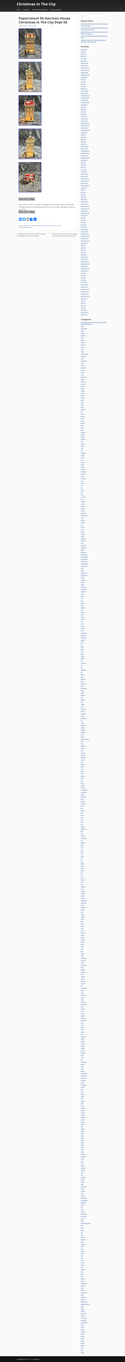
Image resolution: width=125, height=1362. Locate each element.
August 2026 (84, 49)
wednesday (84, 1292)
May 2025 (83, 84)
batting (82, 395)
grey (82, 720)
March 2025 (84, 88)
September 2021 (85, 185)
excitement (83, 637)
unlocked (83, 1244)
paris (82, 1006)
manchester (84, 900)
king (82, 840)
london (83, 880)
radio (82, 1057)
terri (82, 1207)
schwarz (83, 1110)
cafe (82, 441)
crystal (82, 531)
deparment (84, 548)
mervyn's (83, 933)
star (82, 1175)
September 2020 (85, 213)
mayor (82, 926)
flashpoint (83, 670)
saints (82, 1096)
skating (82, 1145)
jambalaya (83, 797)
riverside (83, 1080)
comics (82, 511)
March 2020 (84, 227)
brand (82, 421)
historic (83, 760)
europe (83, 626)
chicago (83, 462)
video (82, 1260)
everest (83, 628)
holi (82, 762)
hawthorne (83, 746)
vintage (83, 1265)
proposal (83, 1053)
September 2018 (85, 268)
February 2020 (84, 229)
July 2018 (83, 273)
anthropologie (84, 354)
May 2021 (83, 195)
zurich (82, 1352)
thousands (83, 1216)
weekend (83, 1297)
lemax (82, 857)
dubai (82, 594)
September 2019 (85, 241)
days (82, 543)
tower (82, 1221)
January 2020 (84, 231)
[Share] (31, 219)
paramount (84, 1004)
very (82, 1256)
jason (82, 806)
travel (82, 1228)
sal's (82, 1099)
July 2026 (83, 52)
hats (82, 744)
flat (81, 672)
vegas (82, 1253)
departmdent (84, 557)
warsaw (83, 1281)
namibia (83, 976)
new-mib (83, 983)
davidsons (83, 538)
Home (18, 10)
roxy (82, 1089)
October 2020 (84, 211)
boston (83, 416)
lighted (82, 863)
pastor (82, 1013)
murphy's (83, 972)
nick (82, 986)
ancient (83, 347)
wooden (83, 1315)
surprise (83, 1196)
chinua (82, 467)
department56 (84, 564)
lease (82, 852)
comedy (83, 508)
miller (82, 944)
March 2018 (84, 282)
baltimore (83, 382)
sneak (82, 1152)
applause (83, 356)
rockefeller (83, 1085)
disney (82, 584)
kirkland (83, 843)
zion (82, 1350)
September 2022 (85, 158)
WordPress (36, 1359)
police (82, 1032)
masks (82, 914)
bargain (83, 386)
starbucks (83, 1177)
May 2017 (83, 305)
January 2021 (84, 204)
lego (82, 854)
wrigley (82, 1334)
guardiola (83, 725)
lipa (82, 873)
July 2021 (83, 190)
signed (82, 1131)
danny (82, 536)
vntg (82, 1272)
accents (83, 333)
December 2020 (85, 206)
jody (82, 820)
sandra (82, 1101)
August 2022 (84, 160)
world (82, 1327)
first (82, 665)
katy (82, 831)
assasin (83, 365)
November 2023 (85, 125)
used (82, 1249)
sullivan (83, 1189)
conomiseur (84, 515)
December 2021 (85, 178)
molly (82, 956)
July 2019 (83, 245)
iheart (82, 783)
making (83, 896)
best (82, 402)
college (83, 504)
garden (83, 693)
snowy (82, 1159)
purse (82, 1055)
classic (82, 490)
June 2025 (83, 82)
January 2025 (84, 93)
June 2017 (83, 303)
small (82, 1149)
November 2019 (85, 236)
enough (83, 619)
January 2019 (84, 259)
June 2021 (83, 192)
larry (82, 847)
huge (82, 778)
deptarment (84, 573)
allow (82, 338)
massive (83, 916)
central (82, 458)
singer (82, 1136)
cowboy (83, 522)
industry (83, 785)
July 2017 (83, 301)
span (82, 1163)
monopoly (83, 958)
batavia (83, 393)
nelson (82, 979)
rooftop (83, 1087)
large (82, 845)
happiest (83, 732)
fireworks (83, 663)
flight (82, 677)
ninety (82, 990)
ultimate (83, 1237)
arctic (82, 358)
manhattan (83, 903)
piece (82, 1023)
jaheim (82, 794)
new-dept (83, 981)
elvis (82, 610)
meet (82, 928)
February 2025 (84, 91)
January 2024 (84, 121)
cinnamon (83, 478)
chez (82, 460)
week (82, 1295)
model (82, 953)
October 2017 (84, 294)
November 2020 (85, 208)
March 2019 (84, 255)
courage (83, 520)
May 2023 (83, 139)
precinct (83, 1043)
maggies (83, 891)
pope (82, 1034)
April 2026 (83, 59)
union (82, 1242)
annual (82, 351)
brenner (83, 423)
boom (82, 414)
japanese (83, 804)
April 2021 (83, 197)
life (81, 859)
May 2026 (83, 56)
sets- (82, 1126)
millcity (82, 942)
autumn (83, 370)
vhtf (82, 1258)
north (82, 993)
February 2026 (84, 63)
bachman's (83, 377)
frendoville (83, 688)
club (82, 492)
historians (83, 757)
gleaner (83, 700)
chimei (82, 464)
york (82, 1348)
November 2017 (85, 291)
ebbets (82, 603)
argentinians (84, 361)
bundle (82, 437)
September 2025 (85, 75)
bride (82, 430)
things (82, 1209)
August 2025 (84, 77)
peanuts (83, 1016)
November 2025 (85, 70)
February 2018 (84, 284)
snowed (83, 1154)
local (82, 877)
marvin (82, 910)
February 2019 (84, 257)
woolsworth (84, 1318)
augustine (83, 368)
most (82, 967)
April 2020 (83, 225)
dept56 (83, 571)
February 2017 (84, 312)
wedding (83, 1290)
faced (82, 642)
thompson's (84, 1214)
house (59, 225)
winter (82, 1309)
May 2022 (83, 167)
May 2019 (83, 250)
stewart (83, 1182)
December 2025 (85, 68)
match (82, 919)
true (82, 1232)
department (27, 225)
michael (83, 937)
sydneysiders (84, 1200)
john (82, 822)
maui (82, 923)
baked (82, 379)
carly (82, 448)
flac (82, 667)
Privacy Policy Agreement (39, 10)
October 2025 (84, 72)
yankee (82, 1343)
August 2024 (84, 105)
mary (82, 912)
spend (82, 1166)
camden (83, 444)
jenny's (82, 810)
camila (82, 446)
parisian (83, 1009)
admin (34, 26)
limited (82, 868)
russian (83, 1094)
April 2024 (83, 114)
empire (83, 612)
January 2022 (84, 176)
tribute (82, 1230)
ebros (82, 605)
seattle (82, 1124)
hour (82, 773)
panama (83, 1002)
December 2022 (85, 151)
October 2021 (84, 183)
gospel (82, 711)
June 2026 (83, 54)
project (83, 1050)
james (82, 799)
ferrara (82, 656)
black (82, 405)
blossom (83, 409)
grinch (82, 723)
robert (82, 1083)
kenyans (83, 836)
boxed (82, 418)
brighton (83, 432)
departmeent (84, 559)
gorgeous (83, 709)
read (82, 1066)
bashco (83, 388)
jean (82, 808)
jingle (82, 817)
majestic (83, 893)
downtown (83, 591)
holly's (82, 767)
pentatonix (83, 1020)
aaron (82, 331)
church (82, 476)
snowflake (83, 1156)
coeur (82, 499)
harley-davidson (85, 739)
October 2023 (84, 128)
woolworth (83, 1320)
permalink (28, 227)
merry (82, 930)
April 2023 (83, 141)
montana (83, 960)
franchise (83, 684)
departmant (84, 554)
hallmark (83, 730)
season (83, 1122)
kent (82, 833)
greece (82, 716)
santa (82, 1103)
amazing (83, 342)
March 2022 (84, 171)
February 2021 (84, 201)
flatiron (83, 674)
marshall (83, 907)
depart (82, 550)
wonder (83, 1311)
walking (83, 1279)
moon (82, 963)
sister (82, 1138)
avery (82, 375)
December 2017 (85, 289)
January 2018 (84, 287)
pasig (82, 1011)
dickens (83, 582)
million (82, 946)
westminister (84, 1302)
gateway (83, 695)
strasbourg (84, 1186)
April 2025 (83, 86)
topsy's (83, 1219)
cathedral (83, 453)
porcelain (83, 1036)
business (83, 439)
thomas (83, 1212)
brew (82, 425)
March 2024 (84, 116)
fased (82, 647)
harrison (55, 225)
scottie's (83, 1113)
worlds (82, 1329)
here (82, 750)
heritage (83, 753)
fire (82, 660)
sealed (82, 1115)
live (82, 875)
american (83, 345)
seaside (83, 1119)
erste (82, 624)
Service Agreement (55, 10)
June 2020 (83, 220)
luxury (82, 889)
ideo (82, 780)
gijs (82, 697)
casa (82, 451)
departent (83, 552)
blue (82, 411)
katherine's (83, 829)
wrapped (83, 1332)
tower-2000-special (86, 1223)
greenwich (83, 718)
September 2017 (85, 296)
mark (82, 905)
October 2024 (84, 100)
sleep (82, 1147)
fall (81, 644)
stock (82, 1184)
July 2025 (83, 79)
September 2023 (85, 130)
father (82, 649)
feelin (82, 654)
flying (82, 681)
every (82, 631)
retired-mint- (84, 1073)
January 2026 (84, 65)
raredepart (84, 1062)
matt (82, 921)
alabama (83, 335)
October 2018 (84, 266)
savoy (82, 1106)
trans (82, 1225)
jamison (83, 801)
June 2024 (83, 109)
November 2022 (85, 153)
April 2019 (83, 252)
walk (82, 1276)
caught (82, 455)
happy (82, 734)
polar (82, 1029)
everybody (83, 633)
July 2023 (83, 135)
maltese (83, 898)
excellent (83, 635)
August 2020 (84, 215)
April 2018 (83, 280)
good (82, 707)
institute (83, 787)
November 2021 (85, 181)
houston (83, 776)
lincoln (82, 870)
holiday (83, 764)
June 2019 (83, 248)
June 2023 (83, 137)
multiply (83, 970)
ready (82, 1069)
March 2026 (84, 61)
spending (83, 1168)
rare (82, 1060)
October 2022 (84, 155)
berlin (82, 400)
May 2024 (83, 112)
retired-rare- (84, 1076)
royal (82, 1092)
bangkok (83, 384)
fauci (82, 651)
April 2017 (83, 308)
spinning (83, 1170)
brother (83, 435)
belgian (83, 398)
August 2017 (84, 298)
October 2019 (84, 238)
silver (82, 1133)
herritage (83, 755)
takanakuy (83, 1202)
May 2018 (83, 278)
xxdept (82, 1341)
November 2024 (85, 98)
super (82, 1193)
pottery (83, 1039)
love (82, 884)
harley (82, 737)
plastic (82, 1027)
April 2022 (83, 169)
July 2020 (83, 218)
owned (82, 997)
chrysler (83, 474)
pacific (82, 1000)
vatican (82, 1251)
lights (82, 866)
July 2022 (83, 162)
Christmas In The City (36, 4)
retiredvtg (83, 1078)
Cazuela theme (21, 1359)
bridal (82, 428)
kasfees (83, 827)
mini (82, 949)
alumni (82, 340)
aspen (82, 363)
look (82, 882)
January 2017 (84, 314)
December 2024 (85, 95)
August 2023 (84, 132)
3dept (82, 326)
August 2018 (84, 271)
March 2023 (84, 144)
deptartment (84, 575)
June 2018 (83, 275)
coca (82, 495)
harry (82, 741)
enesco (83, 614)
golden (82, 704)
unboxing (83, 1239)
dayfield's (83, 541)
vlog (82, 1267)
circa (82, 481)
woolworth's (84, 1322)
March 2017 (84, 310)
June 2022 (83, 165)
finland (82, 658)
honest (82, 771)
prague (83, 1041)
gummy (83, 727)
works (82, 1325)
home (82, 769)
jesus (82, 815)
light (82, 861)
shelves (83, 1129)
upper (82, 1246)
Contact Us (26, 10)
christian (83, 469)
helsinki (83, 748)
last (82, 850)
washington (84, 1283)
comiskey (83, 513)
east (82, 598)
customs (83, 534)
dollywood (83, 589)
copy (82, 518)
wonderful (83, 1313)
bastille (83, 391)
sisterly (82, 1140)
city (42, 225)
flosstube (83, 679)
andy (82, 349)
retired (82, 1071)
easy (82, 601)
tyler (82, 1235)
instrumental (84, 790)
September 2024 (85, 102)
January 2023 (84, 148)
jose (82, 824)
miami (82, 935)
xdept (82, 1338)
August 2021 (84, 188)
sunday (83, 1191)
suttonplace (84, 1198)
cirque (82, 483)
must (82, 974)
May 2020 (83, 222)
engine (82, 617)
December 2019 (85, 234)
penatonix (83, 1018)
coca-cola (83, 497)
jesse (82, 813)
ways (82, 1288)
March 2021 (84, 199)
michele (83, 940)
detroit (82, 577)
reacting (83, 1064)
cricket (82, 527)
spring (82, 1172)
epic (82, 621)
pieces (82, 1025)
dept (51, 225)
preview (83, 1046)
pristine (83, 1048)
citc (82, 485)
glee (82, 702)
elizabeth (83, 607)
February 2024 (84, 118)
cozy (82, 524)
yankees (83, 1345)
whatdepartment (85, 1304)
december (83, 545)
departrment (84, 566)
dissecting (83, 587)
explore (83, 640)
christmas (37, 225)
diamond (83, 580)
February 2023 (84, 146)
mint (82, 951)
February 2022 (84, 174)
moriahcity (83, 965)
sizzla (82, 1142)
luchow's (83, 887)
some (82, 1161)
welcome (83, 1299)
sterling (83, 1179)
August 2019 (84, 243)
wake (82, 1274)
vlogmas (83, 1269)
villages (83, 1262)
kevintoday (83, 838)
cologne (83, 506)
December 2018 (85, 261)
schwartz (83, 1108)
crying (82, 529)
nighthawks (84, 988)
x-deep (82, 1336)
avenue (83, 372)
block (82, 407)
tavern (82, 1205)
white (82, 1306)
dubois (82, 596)
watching (83, 1285)
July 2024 (83, 107)
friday (82, 691)
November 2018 (85, 264)
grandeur (83, 714)
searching (83, 1117)
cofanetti (83, 501)
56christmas (84, 328)
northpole (83, 995)
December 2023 (85, 123)
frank (82, 686)
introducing (84, 792)
